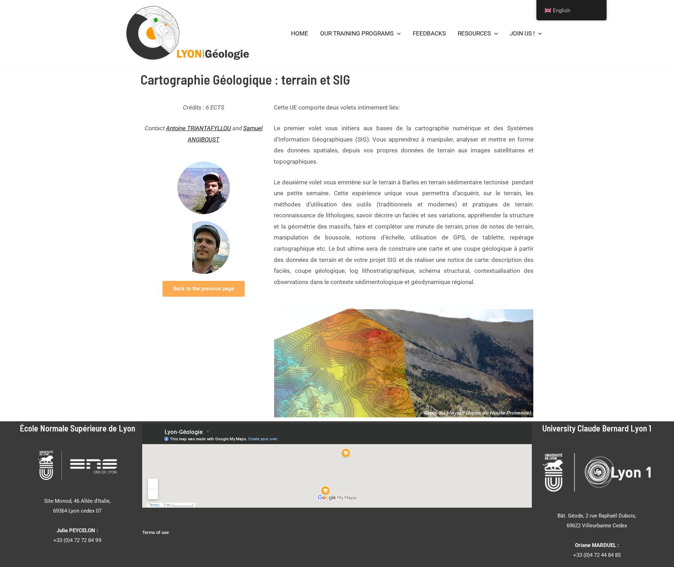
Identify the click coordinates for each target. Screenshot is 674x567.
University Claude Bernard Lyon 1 (596, 428)
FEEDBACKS (429, 33)
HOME (299, 33)
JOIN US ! (522, 33)
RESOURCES (474, 33)
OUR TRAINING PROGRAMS (357, 33)
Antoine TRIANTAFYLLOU (198, 128)
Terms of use (155, 532)
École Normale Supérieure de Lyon (77, 428)
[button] (397, 33)
